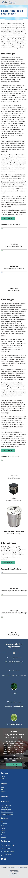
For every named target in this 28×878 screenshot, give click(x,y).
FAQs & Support (8, 854)
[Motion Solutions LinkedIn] (2, 859)
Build (2, 778)
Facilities (3, 826)
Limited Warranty (14, 870)
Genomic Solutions (6, 805)
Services (4, 773)
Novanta (3, 837)
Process (3, 828)
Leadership (4, 823)
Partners (3, 830)
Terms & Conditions (14, 871)
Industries (5, 802)
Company (4, 818)
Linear (2, 787)
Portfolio (4, 797)
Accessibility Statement (14, 874)
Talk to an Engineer (9, 851)
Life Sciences (4, 807)
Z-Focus (3, 791)
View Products (8, 218)
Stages (4, 784)
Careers (3, 835)
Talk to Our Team (14, 765)
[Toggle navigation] (25, 2)
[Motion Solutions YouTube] (5, 859)
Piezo (2, 789)
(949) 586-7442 (9, 845)
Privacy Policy (14, 873)
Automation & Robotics (7, 812)
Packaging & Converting (7, 814)
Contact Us (5, 841)
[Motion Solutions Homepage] (8, 2)
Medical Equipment (6, 809)
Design (3, 776)
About (2, 821)
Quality (3, 832)
